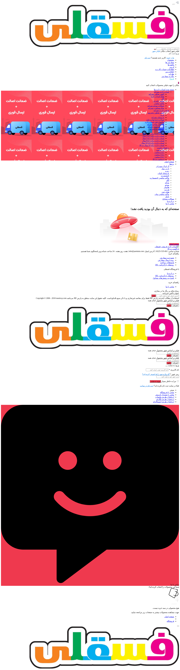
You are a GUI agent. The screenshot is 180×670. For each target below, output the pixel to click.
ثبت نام (147, 58)
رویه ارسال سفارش (166, 260)
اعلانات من (169, 72)
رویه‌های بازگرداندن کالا (164, 265)
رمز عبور (174, 374)
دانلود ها (171, 65)
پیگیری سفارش (168, 76)
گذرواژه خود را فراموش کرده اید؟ (156, 374)
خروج (172, 79)
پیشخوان (170, 60)
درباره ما (170, 273)
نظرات (171, 74)
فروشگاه (170, 621)
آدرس (171, 67)
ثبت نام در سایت (146, 386)
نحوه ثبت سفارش (167, 258)
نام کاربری (174, 370)
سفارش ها (169, 62)
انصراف (175, 305)
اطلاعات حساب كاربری (164, 69)
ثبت (153, 296)
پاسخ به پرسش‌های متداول (163, 278)
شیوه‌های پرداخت (167, 262)
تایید (169, 305)
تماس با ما (170, 287)
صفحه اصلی (174, 244)
